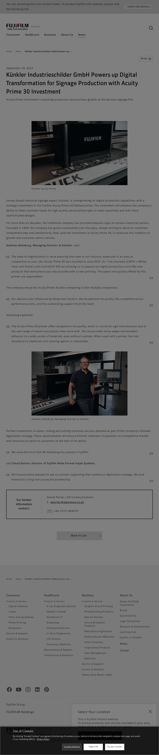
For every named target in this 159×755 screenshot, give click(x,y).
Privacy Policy (43, 739)
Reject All (93, 747)
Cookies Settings (72, 747)
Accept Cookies (114, 747)
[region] (79, 740)
